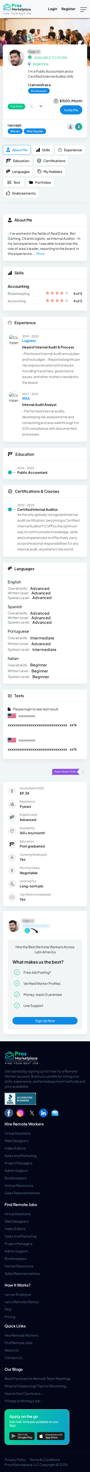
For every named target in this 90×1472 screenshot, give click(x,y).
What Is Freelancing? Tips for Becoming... (37, 1386)
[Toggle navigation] (83, 9)
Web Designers (17, 1140)
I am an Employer (18, 1294)
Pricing (10, 1316)
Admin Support (16, 1170)
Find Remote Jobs (21, 1204)
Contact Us (13, 1357)
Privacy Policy (15, 1459)
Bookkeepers (16, 1178)
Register (68, 8)
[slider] (57, 293)
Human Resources (19, 1185)
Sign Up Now (45, 1020)
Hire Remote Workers (24, 1123)
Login (52, 8)
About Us (12, 1350)
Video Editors (15, 1148)
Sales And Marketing (20, 1155)
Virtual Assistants (18, 1133)
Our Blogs (14, 1369)
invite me (71, 110)
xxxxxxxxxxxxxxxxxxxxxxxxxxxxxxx (37, 725)
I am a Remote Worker (22, 1302)
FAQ (8, 1309)
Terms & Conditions (45, 1459)
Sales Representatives (22, 1193)
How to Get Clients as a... (24, 1393)
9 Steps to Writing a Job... (24, 1401)
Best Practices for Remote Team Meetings (38, 1378)
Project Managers (18, 1163)
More (40, 253)
